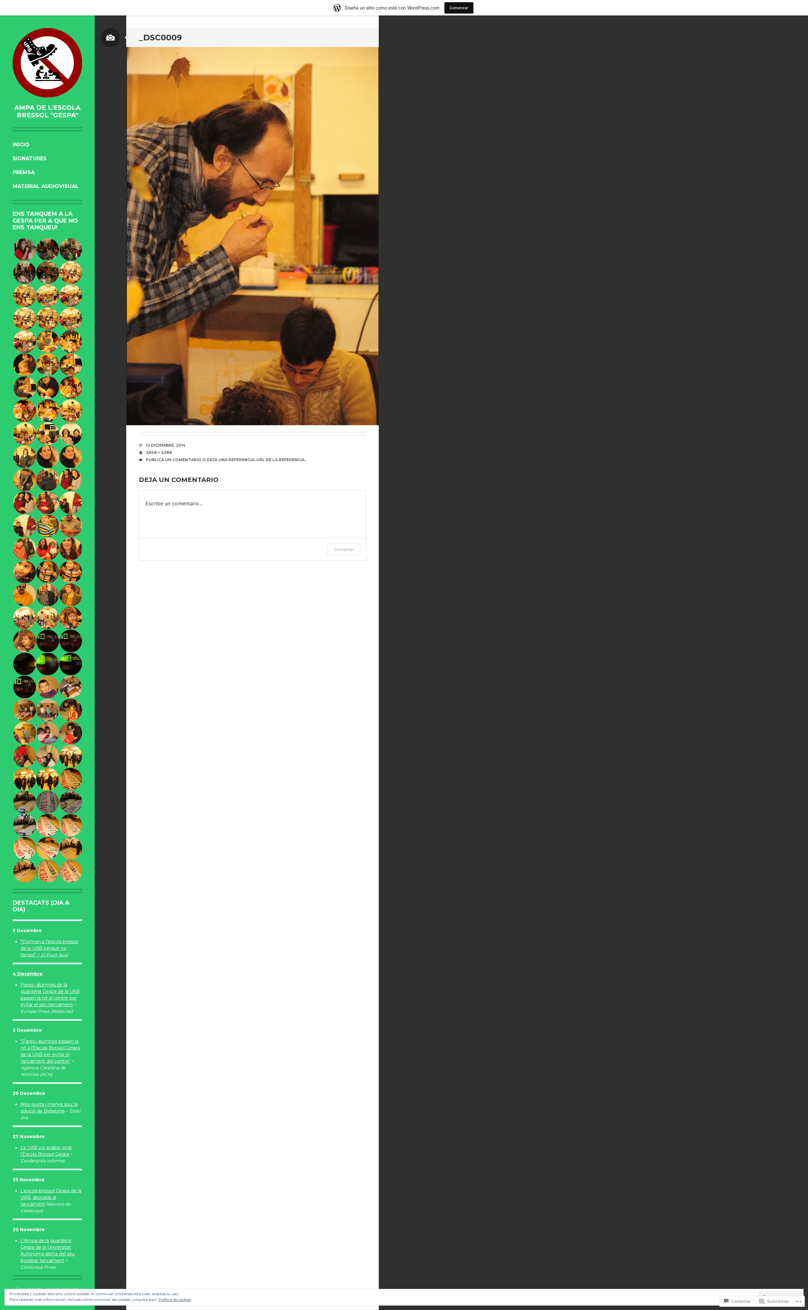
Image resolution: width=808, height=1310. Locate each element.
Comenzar (458, 7)
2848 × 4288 (159, 452)
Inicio (21, 145)
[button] (24, 249)
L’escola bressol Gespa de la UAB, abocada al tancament (51, 1197)
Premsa (24, 172)
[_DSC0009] (252, 236)
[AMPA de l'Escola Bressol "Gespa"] (47, 62)
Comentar (344, 549)
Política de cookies (174, 1299)
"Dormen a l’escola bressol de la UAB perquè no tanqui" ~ (49, 948)
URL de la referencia (280, 459)
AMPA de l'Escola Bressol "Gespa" (47, 111)
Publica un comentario (173, 459)
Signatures (30, 159)
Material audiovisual (46, 186)
